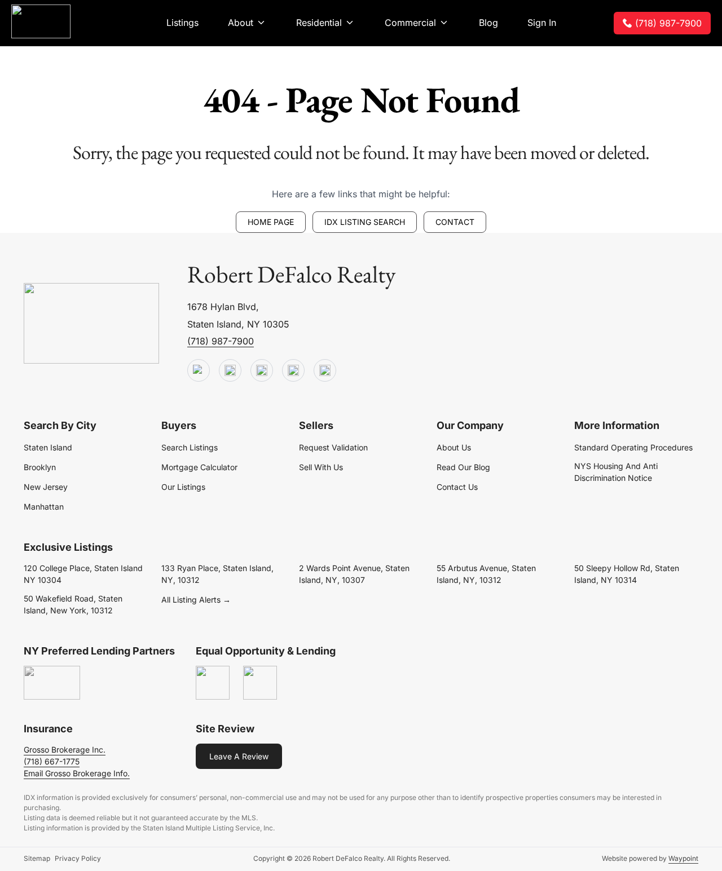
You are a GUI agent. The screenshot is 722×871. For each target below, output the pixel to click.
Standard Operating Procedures (633, 447)
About (240, 22)
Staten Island (48, 447)
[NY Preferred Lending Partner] (52, 683)
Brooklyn (40, 467)
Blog (488, 22)
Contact (454, 222)
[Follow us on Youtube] (198, 371)
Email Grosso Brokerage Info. (77, 773)
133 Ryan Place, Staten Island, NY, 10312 (217, 574)
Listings (182, 22)
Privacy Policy (78, 858)
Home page (271, 222)
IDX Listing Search (364, 222)
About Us (454, 447)
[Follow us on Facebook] (261, 371)
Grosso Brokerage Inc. (64, 749)
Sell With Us (321, 467)
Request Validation (333, 447)
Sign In (541, 22)
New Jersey (46, 487)
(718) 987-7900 (668, 23)
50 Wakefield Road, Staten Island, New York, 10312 (73, 604)
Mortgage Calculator (199, 467)
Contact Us (457, 487)
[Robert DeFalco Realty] (41, 21)
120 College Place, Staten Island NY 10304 (83, 574)
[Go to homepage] (91, 324)
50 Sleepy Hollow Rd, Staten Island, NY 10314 (626, 574)
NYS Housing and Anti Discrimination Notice (616, 472)
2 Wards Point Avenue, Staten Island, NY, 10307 (354, 574)
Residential (319, 22)
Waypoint (683, 858)
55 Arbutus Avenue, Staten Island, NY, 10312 (486, 574)
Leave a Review (238, 756)
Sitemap (37, 858)
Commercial (410, 22)
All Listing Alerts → (196, 599)
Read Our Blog (463, 467)
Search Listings (189, 447)
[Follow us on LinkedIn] (293, 371)
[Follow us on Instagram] (325, 371)
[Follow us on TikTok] (230, 371)
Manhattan (44, 506)
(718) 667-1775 (52, 761)
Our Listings (183, 487)
